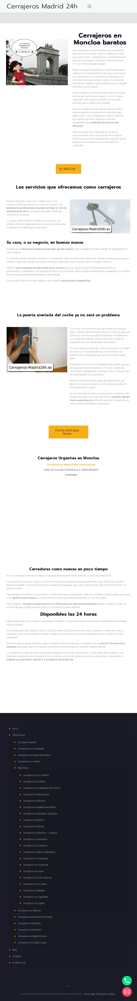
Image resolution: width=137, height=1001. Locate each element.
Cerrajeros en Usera (33, 871)
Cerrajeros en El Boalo (34, 781)
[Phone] (127, 981)
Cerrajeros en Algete (34, 903)
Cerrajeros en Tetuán (33, 826)
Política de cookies (105, 993)
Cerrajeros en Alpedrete (35, 896)
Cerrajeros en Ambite (29, 761)
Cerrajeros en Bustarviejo (36, 794)
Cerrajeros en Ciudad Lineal (32, 942)
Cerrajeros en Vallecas (29, 910)
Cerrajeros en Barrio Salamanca (39, 852)
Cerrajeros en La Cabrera (36, 775)
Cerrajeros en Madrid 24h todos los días (71, 464)
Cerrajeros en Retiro (33, 820)
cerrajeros (78, 63)
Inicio (15, 728)
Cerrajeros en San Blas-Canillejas (40, 813)
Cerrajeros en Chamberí (35, 845)
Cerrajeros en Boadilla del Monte (39, 807)
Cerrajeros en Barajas (34, 890)
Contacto (16, 956)
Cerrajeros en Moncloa (29, 923)
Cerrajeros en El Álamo (35, 884)
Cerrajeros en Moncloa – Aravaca (40, 832)
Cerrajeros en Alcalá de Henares (34, 755)
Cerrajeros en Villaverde (35, 864)
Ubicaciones (18, 734)
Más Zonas (23, 767)
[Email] (127, 992)
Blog (14, 949)
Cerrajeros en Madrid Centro (32, 936)
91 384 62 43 (19, 962)
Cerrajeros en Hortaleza (35, 839)
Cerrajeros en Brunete (34, 800)
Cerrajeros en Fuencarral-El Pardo (35, 916)
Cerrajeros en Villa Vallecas (37, 877)
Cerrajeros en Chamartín (35, 858)
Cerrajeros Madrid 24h (42, 6)
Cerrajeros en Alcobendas (31, 748)
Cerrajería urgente (27, 742)
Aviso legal (89, 993)
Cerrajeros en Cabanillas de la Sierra (41, 787)
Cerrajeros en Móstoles (30, 929)
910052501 (71, 474)
